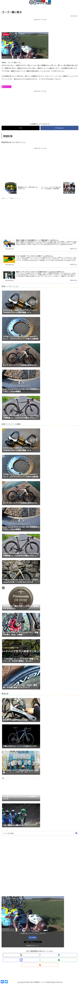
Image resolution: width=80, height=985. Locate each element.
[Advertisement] (40, 25)
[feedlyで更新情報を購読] (58, 960)
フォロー (33, 937)
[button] (76, 833)
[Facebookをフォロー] (58, 955)
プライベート (7, 86)
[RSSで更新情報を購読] (40, 965)
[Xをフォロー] (21, 955)
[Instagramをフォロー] (21, 960)
